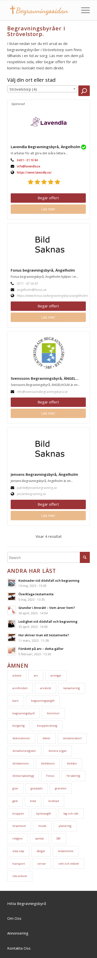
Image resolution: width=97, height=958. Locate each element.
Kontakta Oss (19, 948)
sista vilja (18, 851)
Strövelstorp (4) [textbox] (23, 89)
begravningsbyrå (23, 713)
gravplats (37, 788)
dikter (46, 738)
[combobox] (42, 88)
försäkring (73, 776)
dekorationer (21, 738)
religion (17, 838)
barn (15, 700)
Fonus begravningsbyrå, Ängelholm (43, 270)
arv (36, 675)
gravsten (60, 788)
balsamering (71, 688)
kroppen (18, 813)
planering (65, 826)
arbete (16, 675)
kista (33, 801)
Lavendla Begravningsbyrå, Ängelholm (45, 146)
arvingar (55, 675)
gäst (15, 801)
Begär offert (48, 197)
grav (15, 788)
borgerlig (18, 725)
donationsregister (24, 751)
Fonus (50, 776)
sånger (41, 851)
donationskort (72, 738)
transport (18, 863)
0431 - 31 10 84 (27, 160)
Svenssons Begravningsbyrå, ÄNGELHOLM (49, 378)
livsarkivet (19, 826)
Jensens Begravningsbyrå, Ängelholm (44, 474)
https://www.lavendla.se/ (34, 172)
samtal (39, 838)
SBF (58, 838)
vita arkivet (19, 876)
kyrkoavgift (43, 813)
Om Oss (14, 918)
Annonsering (17, 933)
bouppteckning (47, 725)
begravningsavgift (42, 700)
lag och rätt (70, 813)
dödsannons (20, 763)
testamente (65, 851)
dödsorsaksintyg (23, 776)
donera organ (57, 751)
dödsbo (72, 763)
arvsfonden (20, 688)
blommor (53, 713)
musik (42, 826)
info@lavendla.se (28, 166)
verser (41, 863)
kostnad (53, 801)
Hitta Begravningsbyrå (26, 903)
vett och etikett (68, 863)
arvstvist (45, 688)
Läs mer (48, 208)
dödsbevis (47, 763)
